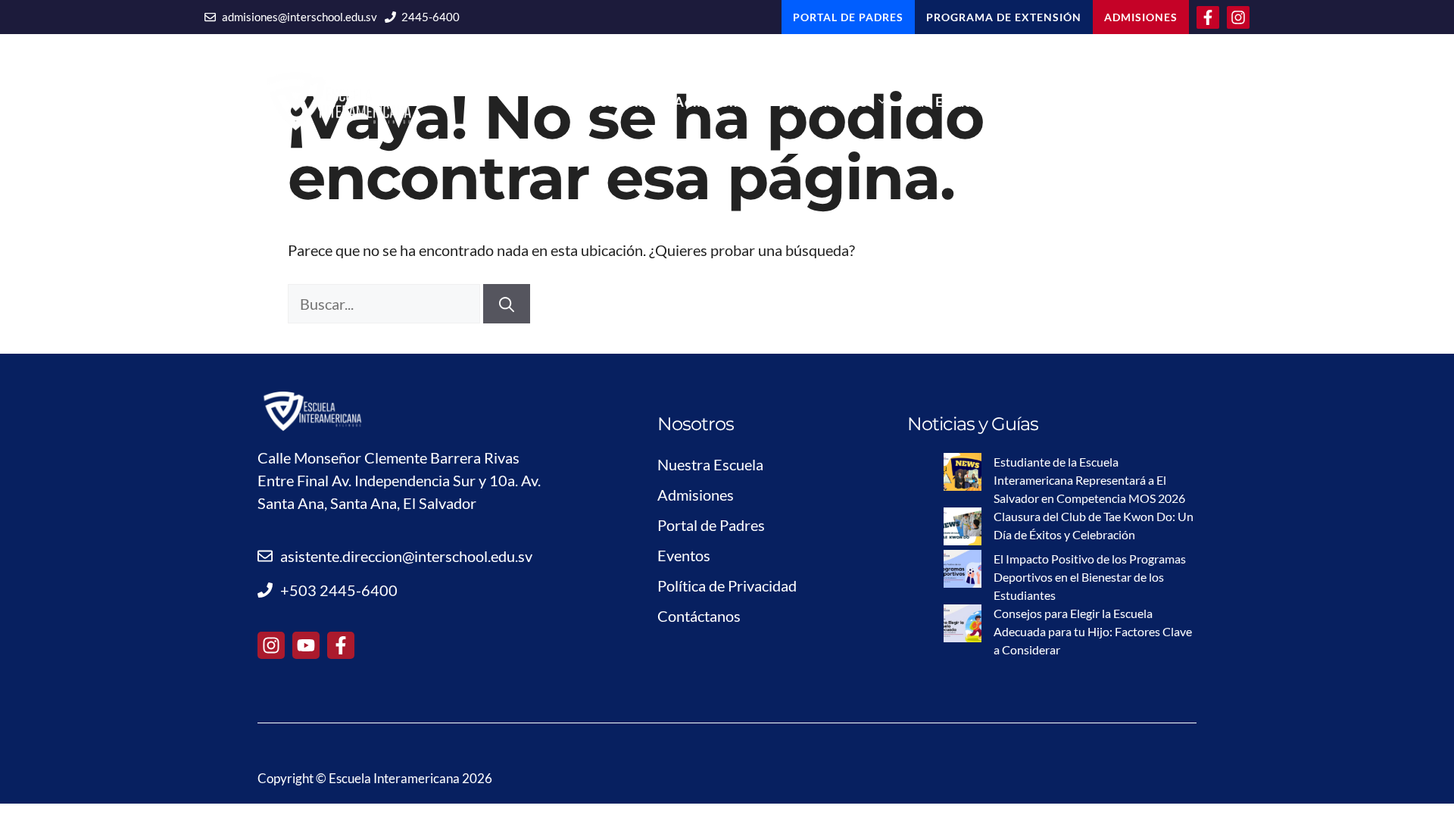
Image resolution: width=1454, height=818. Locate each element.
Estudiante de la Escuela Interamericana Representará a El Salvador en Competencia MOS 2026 (1089, 479)
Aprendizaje (827, 101)
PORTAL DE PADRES (848, 17)
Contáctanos (1148, 101)
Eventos (683, 555)
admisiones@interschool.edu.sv (299, 16)
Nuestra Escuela (710, 464)
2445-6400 (430, 16)
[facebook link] (340, 645)
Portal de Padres (711, 525)
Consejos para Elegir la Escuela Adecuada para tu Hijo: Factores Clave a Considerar (1093, 631)
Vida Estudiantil (955, 101)
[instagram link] (271, 645)
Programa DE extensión (1003, 17)
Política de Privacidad (727, 585)
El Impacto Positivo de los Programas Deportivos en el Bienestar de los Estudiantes (1090, 576)
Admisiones (713, 101)
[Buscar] (506, 303)
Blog (1057, 101)
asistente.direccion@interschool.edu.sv (406, 556)
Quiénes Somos (610, 101)
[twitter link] (306, 645)
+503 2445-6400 (339, 590)
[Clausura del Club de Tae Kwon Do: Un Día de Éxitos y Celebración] (962, 528)
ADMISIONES (1141, 17)
